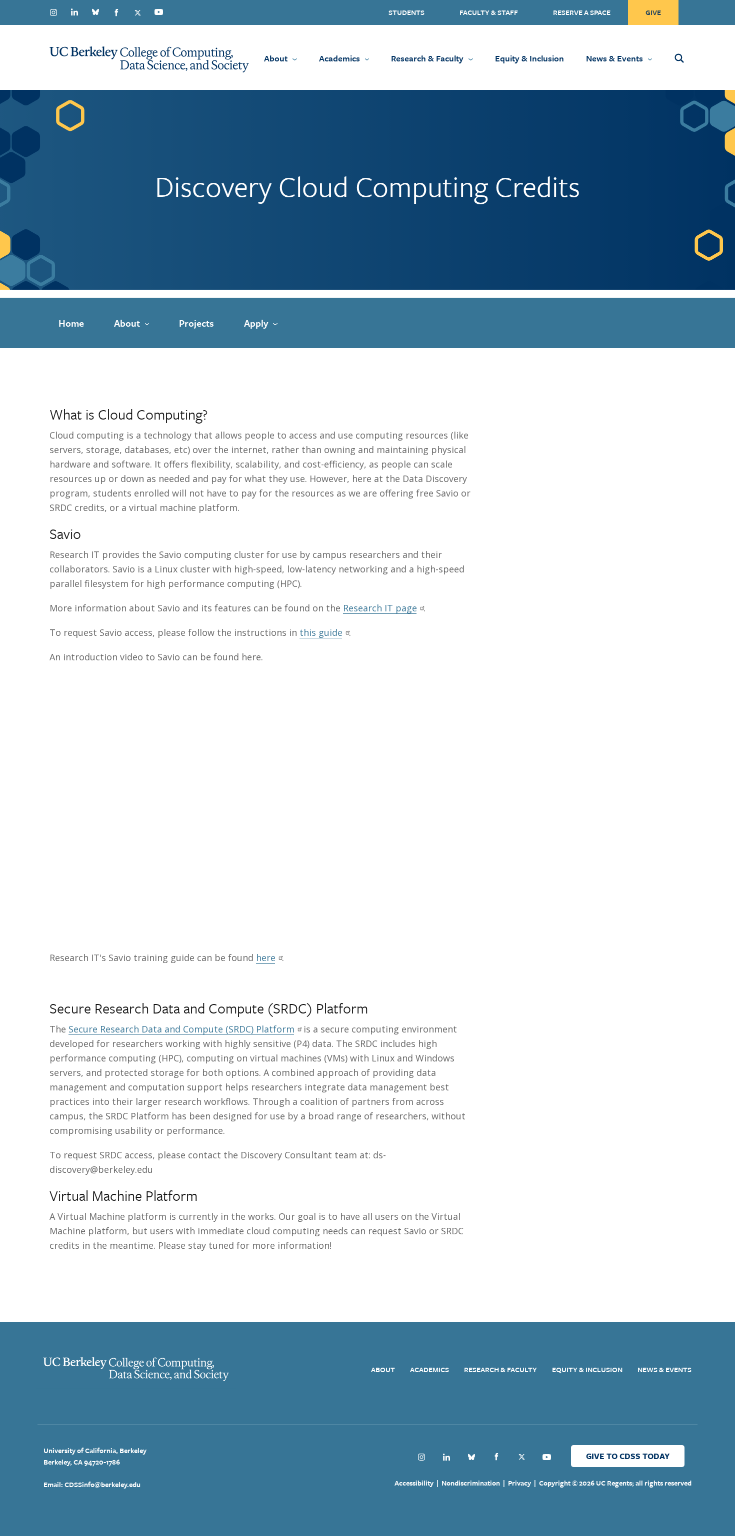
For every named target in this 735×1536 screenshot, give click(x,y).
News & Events (614, 58)
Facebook (116, 12)
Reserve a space (581, 12)
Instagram (53, 12)
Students (406, 12)
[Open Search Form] (693, 57)
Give (653, 12)
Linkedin (74, 11)
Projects (196, 323)
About (276, 58)
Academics (339, 58)
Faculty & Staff (489, 12)
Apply (256, 323)
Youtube (158, 11)
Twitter (137, 12)
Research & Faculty (427, 58)
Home (71, 323)
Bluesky (95, 11)
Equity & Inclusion (529, 58)
